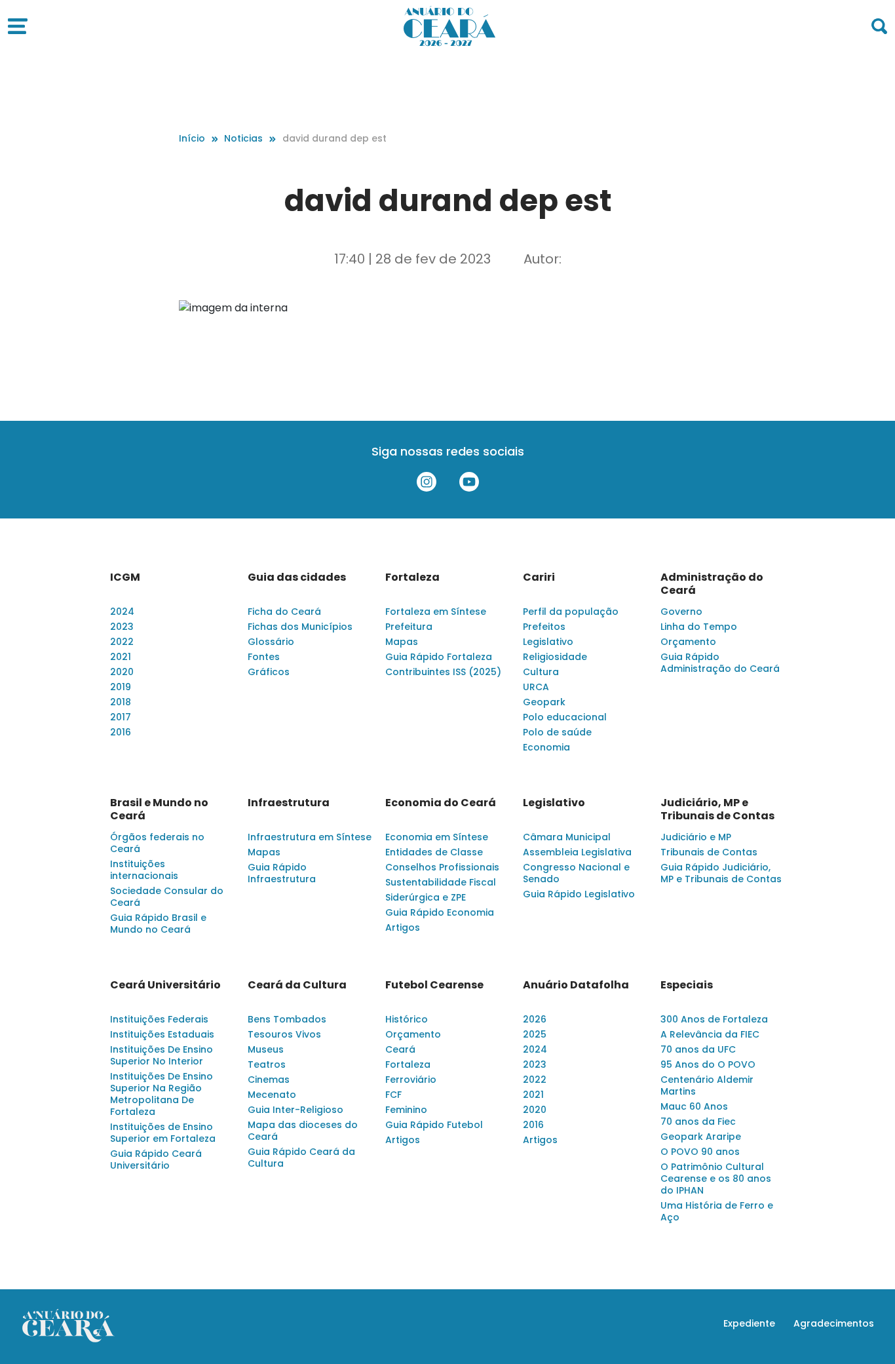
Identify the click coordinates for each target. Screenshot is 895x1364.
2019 (120, 687)
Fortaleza (412, 577)
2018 (120, 702)
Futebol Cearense (434, 985)
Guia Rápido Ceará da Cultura (301, 1157)
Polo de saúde (557, 732)
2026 (534, 1019)
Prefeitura (408, 627)
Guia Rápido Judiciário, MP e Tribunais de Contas (721, 873)
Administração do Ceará (711, 584)
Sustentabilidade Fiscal (440, 882)
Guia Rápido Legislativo (579, 894)
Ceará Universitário (165, 985)
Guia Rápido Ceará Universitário (156, 1159)
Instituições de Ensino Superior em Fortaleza (163, 1132)
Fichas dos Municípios (300, 627)
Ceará (400, 1049)
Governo (681, 611)
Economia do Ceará (440, 802)
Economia (546, 747)
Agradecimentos (833, 1323)
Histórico (406, 1019)
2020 (122, 672)
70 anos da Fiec (698, 1121)
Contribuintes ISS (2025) (443, 672)
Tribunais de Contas (708, 852)
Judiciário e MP (695, 837)
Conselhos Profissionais (442, 867)
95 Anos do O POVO (707, 1064)
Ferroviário (410, 1079)
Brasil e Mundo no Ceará (159, 809)
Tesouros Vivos (284, 1034)
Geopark (544, 702)
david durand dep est (334, 138)
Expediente (749, 1323)
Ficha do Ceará (284, 611)
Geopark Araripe (700, 1136)
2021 (120, 657)
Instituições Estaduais (162, 1034)
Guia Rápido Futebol (434, 1125)
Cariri (539, 577)
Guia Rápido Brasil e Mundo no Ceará (158, 923)
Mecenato (272, 1095)
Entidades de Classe (434, 852)
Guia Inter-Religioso (295, 1110)
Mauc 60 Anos (694, 1106)
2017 (120, 717)
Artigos (402, 927)
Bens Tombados (287, 1019)
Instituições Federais (159, 1019)
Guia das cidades (297, 577)
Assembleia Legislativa (577, 852)
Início (192, 138)
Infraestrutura (289, 802)
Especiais (686, 985)
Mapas (401, 642)
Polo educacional (565, 717)
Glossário (271, 642)
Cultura (541, 672)
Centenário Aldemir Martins (706, 1085)
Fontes (264, 657)
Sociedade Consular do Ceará (166, 896)
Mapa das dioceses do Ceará (303, 1130)
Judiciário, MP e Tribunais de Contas (717, 809)
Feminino (406, 1110)
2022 (122, 642)
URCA (536, 687)
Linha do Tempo (698, 627)
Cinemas (269, 1079)
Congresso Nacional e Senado (576, 873)
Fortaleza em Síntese (435, 611)
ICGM (125, 577)
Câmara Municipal (567, 837)
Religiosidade (555, 657)
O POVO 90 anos (700, 1152)
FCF (393, 1095)
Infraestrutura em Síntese (309, 837)
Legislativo (548, 642)
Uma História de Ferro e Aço (716, 1211)
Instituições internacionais (144, 870)
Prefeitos (544, 627)
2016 (120, 732)
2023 (122, 627)
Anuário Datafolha (576, 985)
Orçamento (688, 642)
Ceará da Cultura (297, 985)
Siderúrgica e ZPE (425, 897)
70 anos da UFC (698, 1049)
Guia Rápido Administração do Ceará (720, 662)
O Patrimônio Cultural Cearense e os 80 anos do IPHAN (715, 1178)
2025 (534, 1034)
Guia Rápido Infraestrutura (282, 873)
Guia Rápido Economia (439, 912)
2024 (122, 611)
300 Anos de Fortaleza (714, 1019)
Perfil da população (571, 611)
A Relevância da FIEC (709, 1034)
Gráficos (269, 672)
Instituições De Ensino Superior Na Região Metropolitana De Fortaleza (161, 1094)
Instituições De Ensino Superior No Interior (161, 1055)
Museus (266, 1049)
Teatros (267, 1064)
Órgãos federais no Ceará (157, 843)
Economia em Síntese (436, 837)
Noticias (243, 138)
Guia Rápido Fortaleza (438, 657)
